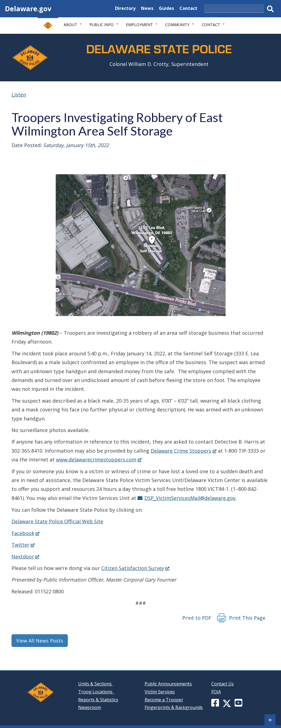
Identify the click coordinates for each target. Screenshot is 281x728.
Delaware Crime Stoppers (184, 450)
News (147, 9)
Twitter (23, 544)
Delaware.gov (28, 8)
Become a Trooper (164, 700)
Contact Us (222, 684)
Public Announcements (168, 684)
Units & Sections (95, 684)
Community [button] (177, 24)
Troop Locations (96, 692)
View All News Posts (39, 640)
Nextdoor (25, 556)
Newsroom (89, 707)
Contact (188, 9)
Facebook (26, 533)
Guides (166, 9)
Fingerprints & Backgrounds (174, 707)
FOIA (216, 692)
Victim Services (160, 692)
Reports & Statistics (98, 700)
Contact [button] (211, 24)
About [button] (70, 24)
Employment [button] (139, 24)
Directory (125, 9)
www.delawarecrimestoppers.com (99, 459)
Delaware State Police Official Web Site (57, 521)
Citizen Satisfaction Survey (135, 568)
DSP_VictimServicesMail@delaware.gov (189, 498)
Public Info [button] (101, 24)
